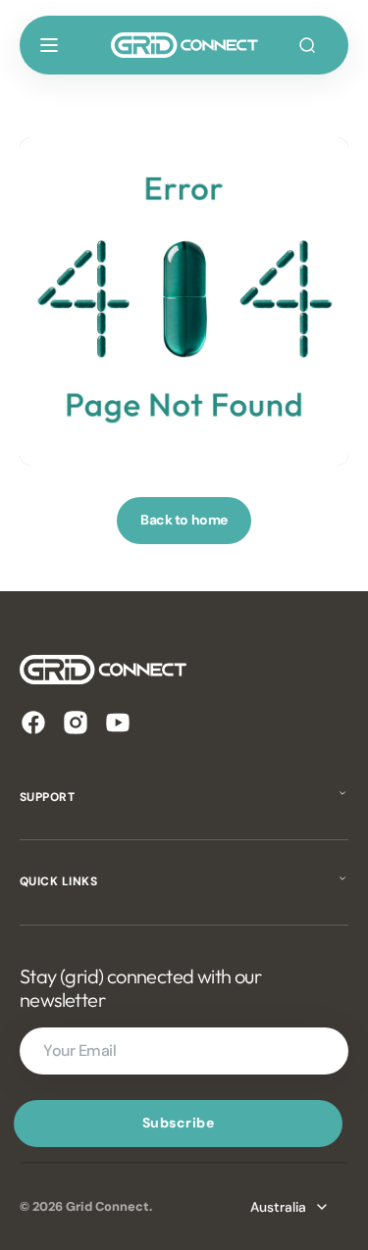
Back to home (184, 519)
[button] (49, 45)
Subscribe (178, 1122)
